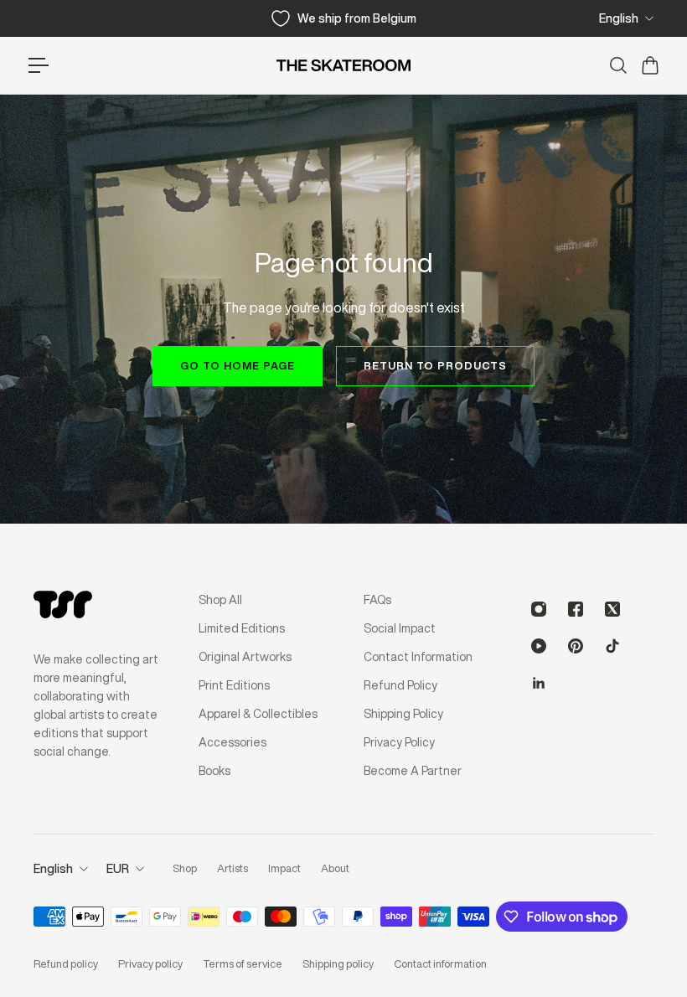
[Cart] (649, 65)
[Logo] (343, 65)
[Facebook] (575, 609)
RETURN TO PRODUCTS (435, 365)
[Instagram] (538, 609)
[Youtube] (538, 646)
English (618, 18)
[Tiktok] (612, 646)
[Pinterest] (575, 646)
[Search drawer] (617, 65)
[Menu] (38, 65)
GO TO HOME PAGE (237, 365)
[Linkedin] (538, 682)
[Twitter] (612, 609)
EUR (117, 869)
